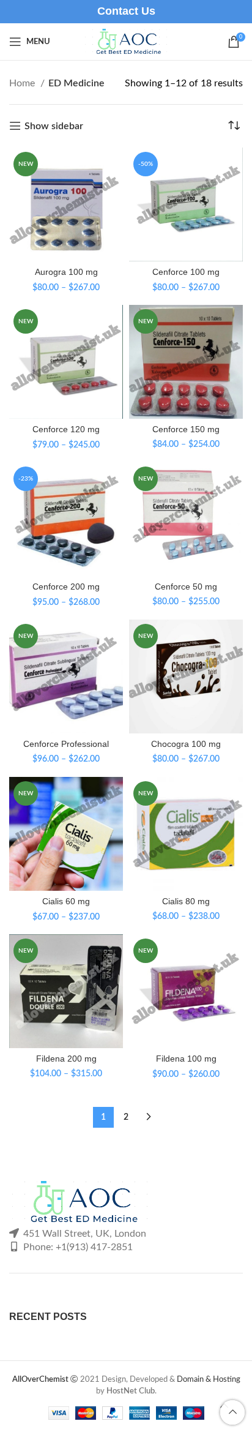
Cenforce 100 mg (186, 272)
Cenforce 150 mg (186, 429)
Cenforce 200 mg (66, 586)
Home (23, 83)
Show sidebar (53, 126)
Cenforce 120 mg (66, 429)
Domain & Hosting (208, 1379)
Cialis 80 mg (186, 901)
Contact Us (126, 11)
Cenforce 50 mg (186, 586)
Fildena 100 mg (186, 1058)
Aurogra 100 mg (66, 272)
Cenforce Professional (66, 744)
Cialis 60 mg (66, 901)
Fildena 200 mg (66, 1058)
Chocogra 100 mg (186, 744)
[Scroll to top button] (232, 1412)
